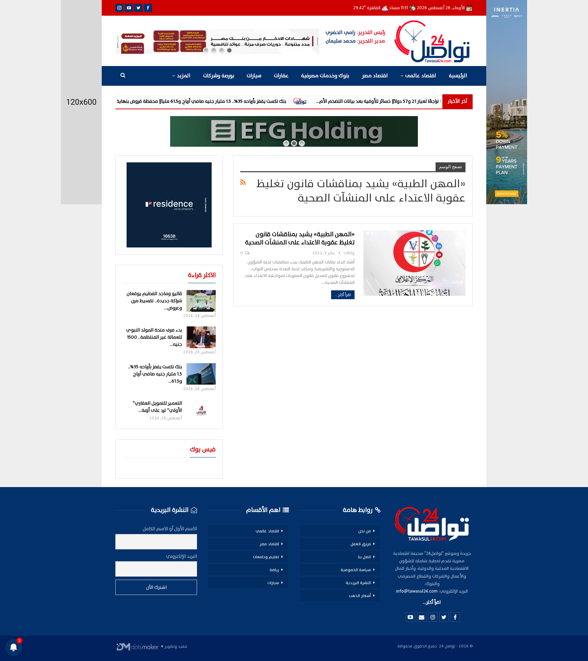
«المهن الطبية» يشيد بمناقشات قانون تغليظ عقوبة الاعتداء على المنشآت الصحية (300, 238)
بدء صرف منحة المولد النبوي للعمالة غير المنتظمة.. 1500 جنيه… (154, 337)
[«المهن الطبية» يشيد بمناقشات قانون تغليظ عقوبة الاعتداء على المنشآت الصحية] (414, 263)
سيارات (254, 75)
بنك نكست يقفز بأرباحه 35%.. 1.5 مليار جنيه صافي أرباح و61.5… (155, 374)
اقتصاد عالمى (420, 75)
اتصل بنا (364, 556)
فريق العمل (360, 544)
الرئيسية (458, 75)
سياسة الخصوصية (356, 569)
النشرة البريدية (358, 582)
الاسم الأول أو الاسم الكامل (170, 529)
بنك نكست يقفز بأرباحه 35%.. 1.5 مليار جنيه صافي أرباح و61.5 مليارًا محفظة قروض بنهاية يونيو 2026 (229, 101)
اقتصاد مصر (375, 75)
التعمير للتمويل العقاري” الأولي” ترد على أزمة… (157, 406)
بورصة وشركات (218, 75)
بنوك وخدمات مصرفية (325, 75)
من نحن (364, 531)
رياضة (274, 569)
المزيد (184, 75)
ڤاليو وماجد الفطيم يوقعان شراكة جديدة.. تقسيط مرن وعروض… (154, 301)
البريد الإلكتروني (181, 556)
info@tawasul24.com (417, 591)
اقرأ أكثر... (343, 294)
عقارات (281, 75)
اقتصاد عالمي (267, 531)
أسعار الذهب (360, 595)
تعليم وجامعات (266, 556)
